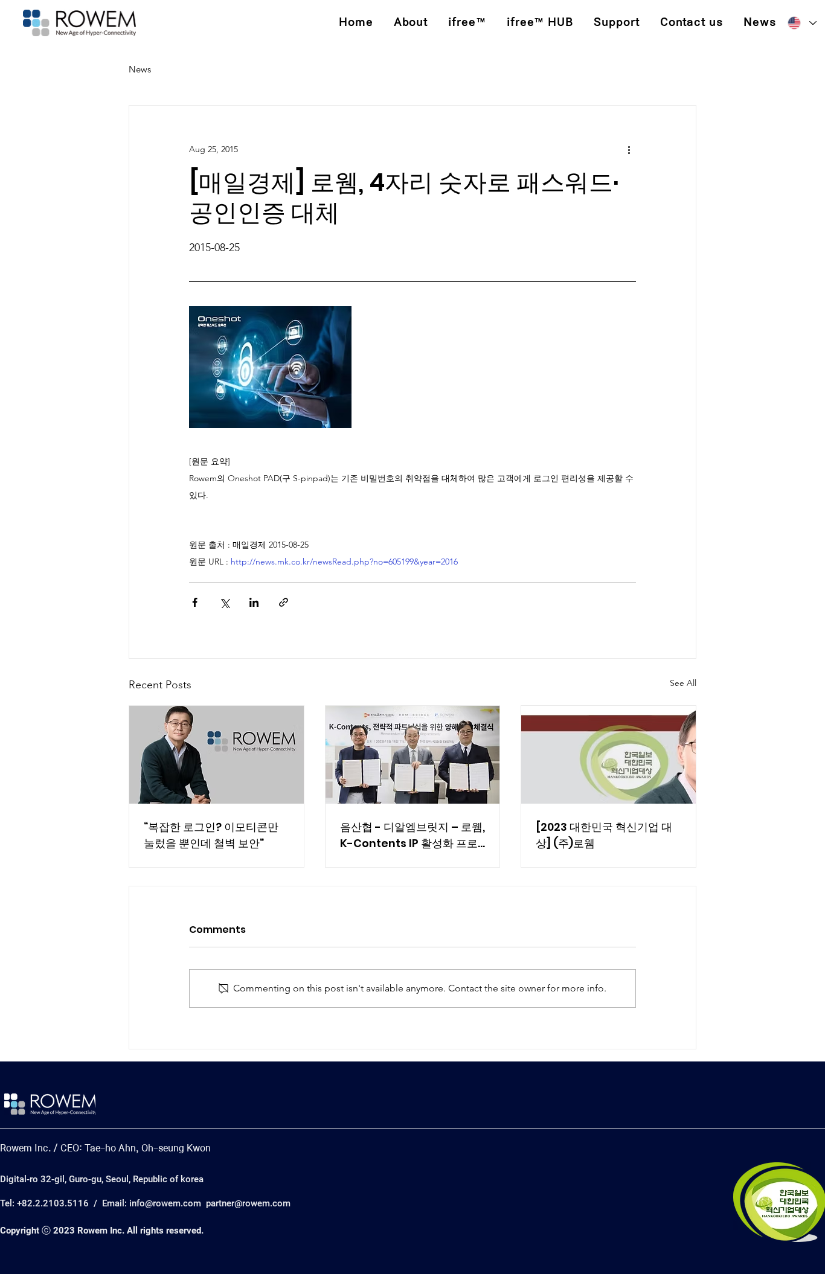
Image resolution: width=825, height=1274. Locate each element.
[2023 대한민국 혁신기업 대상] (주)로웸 (604, 835)
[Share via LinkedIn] (254, 602)
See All (683, 682)
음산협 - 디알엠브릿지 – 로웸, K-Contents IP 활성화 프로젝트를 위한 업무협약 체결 (412, 835)
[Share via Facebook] (195, 602)
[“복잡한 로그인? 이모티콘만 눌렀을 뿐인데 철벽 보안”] (216, 755)
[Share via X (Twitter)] (224, 602)
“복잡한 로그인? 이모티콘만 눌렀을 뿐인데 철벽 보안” (211, 835)
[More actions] (628, 149)
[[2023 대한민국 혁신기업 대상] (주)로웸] (608, 755)
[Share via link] (283, 602)
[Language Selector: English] (801, 23)
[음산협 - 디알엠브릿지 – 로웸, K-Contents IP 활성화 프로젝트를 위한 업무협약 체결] (413, 755)
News (140, 69)
